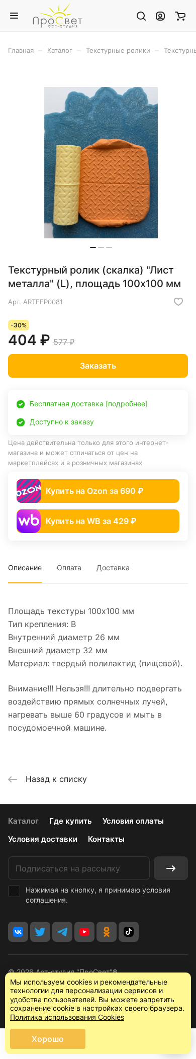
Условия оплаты (133, 821)
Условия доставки (42, 839)
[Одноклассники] (106, 932)
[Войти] (160, 16)
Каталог (23, 821)
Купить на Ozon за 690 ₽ (94, 491)
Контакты (106, 839)
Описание (25, 567)
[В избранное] (178, 301)
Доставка (113, 567)
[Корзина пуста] (180, 16)
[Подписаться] (171, 868)
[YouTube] (84, 932)
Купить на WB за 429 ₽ (91, 521)
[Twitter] (40, 932)
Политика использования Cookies (67, 1017)
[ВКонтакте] (18, 932)
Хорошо (48, 1039)
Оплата (69, 567)
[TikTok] (129, 932)
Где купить (70, 821)
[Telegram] (62, 932)
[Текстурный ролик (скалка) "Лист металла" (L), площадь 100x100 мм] (101, 162)
